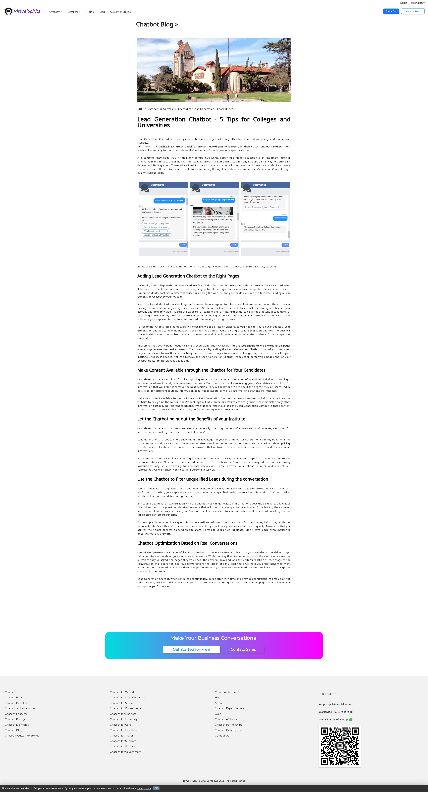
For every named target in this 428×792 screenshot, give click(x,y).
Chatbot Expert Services (230, 708)
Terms (186, 780)
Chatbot (10, 692)
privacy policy (144, 788)
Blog (102, 11)
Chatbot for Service (122, 703)
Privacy (193, 780)
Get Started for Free (192, 649)
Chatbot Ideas (226, 108)
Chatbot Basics (14, 697)
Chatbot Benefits (16, 703)
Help (218, 697)
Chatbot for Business (123, 713)
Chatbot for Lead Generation (196, 108)
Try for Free (391, 11)
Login (403, 2)
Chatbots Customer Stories (22, 735)
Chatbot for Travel (121, 735)
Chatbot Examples (17, 724)
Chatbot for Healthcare (125, 730)
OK (156, 788)
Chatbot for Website (123, 692)
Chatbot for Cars (120, 724)
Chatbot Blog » (157, 24)
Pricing (90, 11)
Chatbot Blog (13, 730)
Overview (55, 11)
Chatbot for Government (125, 751)
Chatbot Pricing (15, 719)
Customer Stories (120, 11)
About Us (221, 703)
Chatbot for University (162, 108)
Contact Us (222, 735)
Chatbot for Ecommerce (125, 708)
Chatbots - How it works (20, 708)
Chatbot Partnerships (228, 724)
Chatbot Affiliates (226, 719)
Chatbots (73, 11)
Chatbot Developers (228, 730)
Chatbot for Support (123, 741)
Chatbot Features (16, 713)
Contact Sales (413, 11)
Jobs (218, 713)
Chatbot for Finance (122, 746)
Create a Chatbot (226, 692)
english (418, 2)
